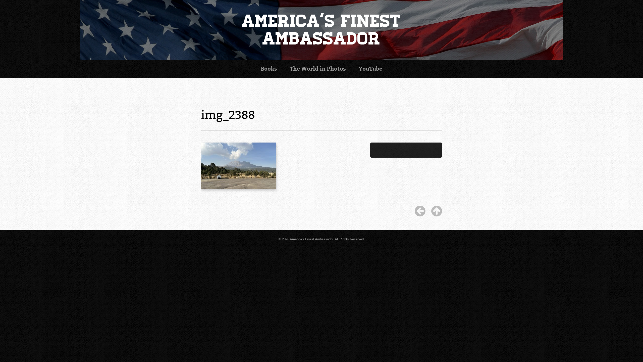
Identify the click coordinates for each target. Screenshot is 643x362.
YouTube (370, 68)
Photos (318, 68)
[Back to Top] (436, 211)
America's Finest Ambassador (321, 30)
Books (269, 68)
